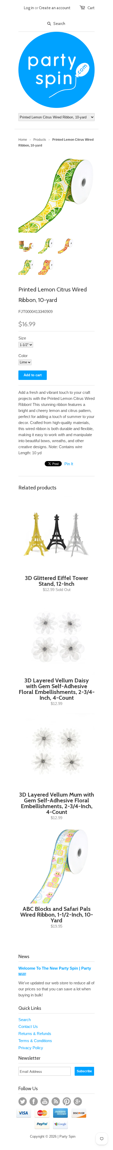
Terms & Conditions (35, 1040)
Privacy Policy (30, 1048)
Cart (91, 8)
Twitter (22, 1101)
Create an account (54, 8)
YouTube (44, 1101)
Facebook (33, 1101)
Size (22, 338)
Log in (29, 8)
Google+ (78, 1101)
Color (23, 355)
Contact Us (28, 1026)
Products (39, 140)
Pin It (68, 464)
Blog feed (56, 1101)
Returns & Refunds (34, 1033)
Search (24, 1019)
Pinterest (67, 1101)
